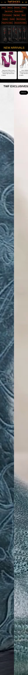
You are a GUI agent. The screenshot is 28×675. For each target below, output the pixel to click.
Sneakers (5, 19)
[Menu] (2, 2)
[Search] (5, 2)
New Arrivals (8, 11)
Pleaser (24, 7)
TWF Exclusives (7, 15)
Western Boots (19, 11)
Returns (10, 7)
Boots (23, 15)
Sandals (12, 19)
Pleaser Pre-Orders (7, 23)
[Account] (22, 2)
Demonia (17, 7)
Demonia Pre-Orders (20, 23)
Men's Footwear (21, 19)
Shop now (23, 92)
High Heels (17, 15)
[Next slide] (25, 65)
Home (3, 7)
